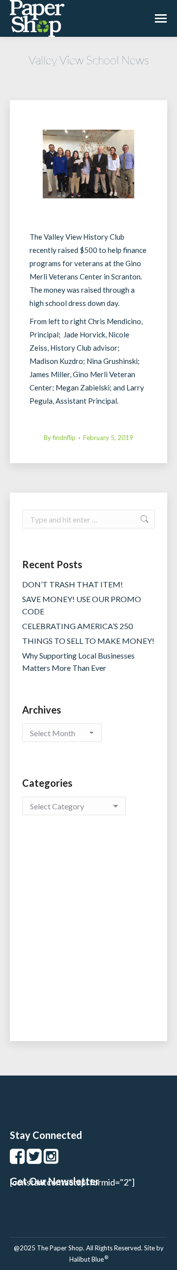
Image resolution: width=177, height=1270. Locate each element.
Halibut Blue (88, 1259)
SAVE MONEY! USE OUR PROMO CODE (81, 605)
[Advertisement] (88, 938)
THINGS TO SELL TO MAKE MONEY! (88, 640)
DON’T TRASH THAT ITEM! (72, 584)
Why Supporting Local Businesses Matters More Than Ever (78, 661)
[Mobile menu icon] (160, 18)
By (60, 438)
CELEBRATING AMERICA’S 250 (77, 626)
